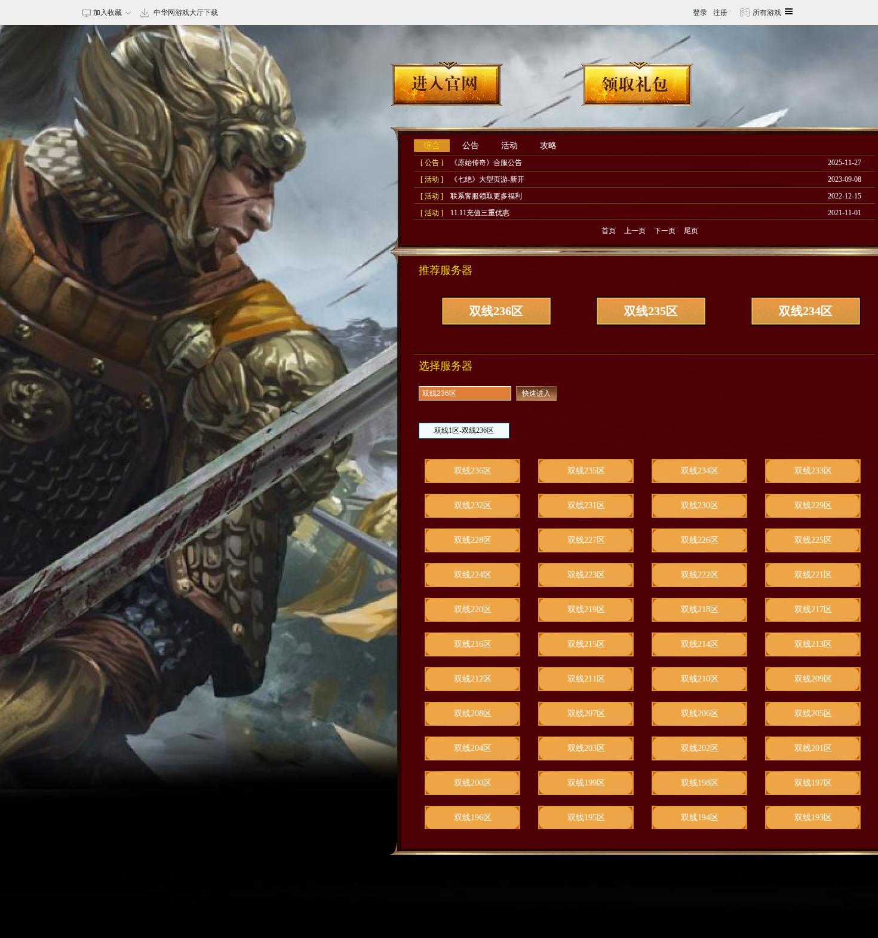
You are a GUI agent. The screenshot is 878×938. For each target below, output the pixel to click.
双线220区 (473, 609)
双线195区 (586, 817)
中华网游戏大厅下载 (186, 12)
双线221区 (813, 574)
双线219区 (586, 609)
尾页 (691, 231)
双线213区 (813, 644)
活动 (509, 145)
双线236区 (496, 310)
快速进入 (536, 393)
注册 (720, 12)
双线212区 (473, 678)
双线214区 (700, 644)
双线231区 (586, 505)
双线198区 (700, 782)
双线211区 (586, 678)
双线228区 (473, 540)
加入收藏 (106, 12)
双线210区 (700, 678)
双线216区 (473, 644)
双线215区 (586, 644)
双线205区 (813, 713)
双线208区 (473, 713)
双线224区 (473, 574)
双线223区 (586, 574)
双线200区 (473, 782)
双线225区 (813, 540)
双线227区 (586, 540)
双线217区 (813, 609)
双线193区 (813, 817)
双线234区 (806, 310)
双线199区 (586, 782)
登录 (700, 12)
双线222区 (700, 574)
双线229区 (813, 505)
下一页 (665, 231)
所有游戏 (766, 12)
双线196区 (473, 817)
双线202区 (700, 748)
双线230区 (700, 505)
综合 (431, 145)
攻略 (548, 145)
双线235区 (651, 310)
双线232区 (473, 505)
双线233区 (813, 470)
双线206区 (700, 713)
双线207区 (586, 713)
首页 (608, 231)
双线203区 (586, 748)
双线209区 (813, 678)
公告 (470, 145)
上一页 (635, 231)
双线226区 (700, 540)
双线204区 (473, 748)
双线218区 (700, 609)
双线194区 (700, 817)
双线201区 (813, 748)
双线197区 (813, 782)
